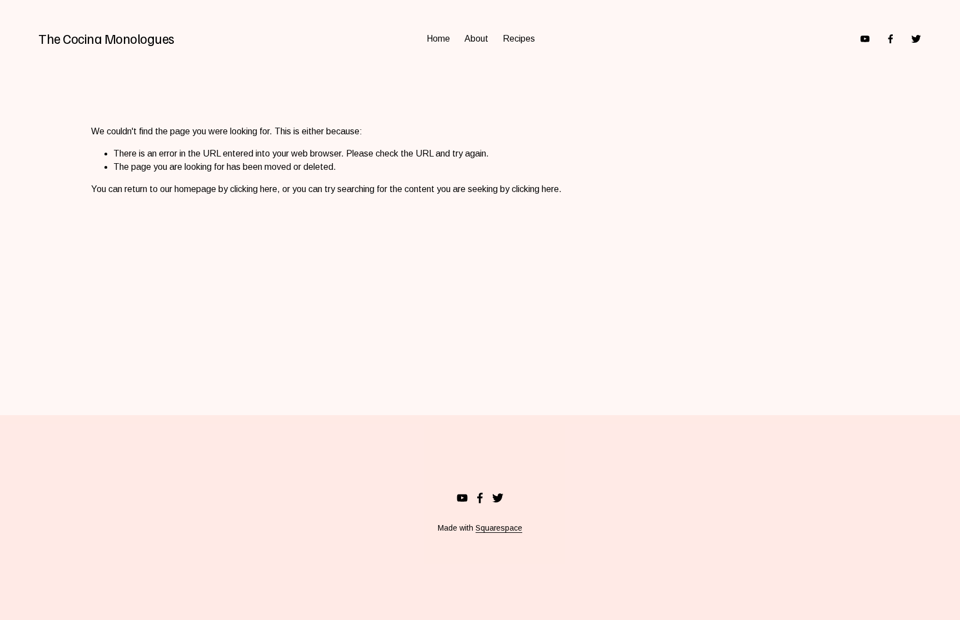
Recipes (519, 38)
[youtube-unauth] (865, 38)
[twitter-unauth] (916, 38)
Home (438, 38)
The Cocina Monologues (106, 38)
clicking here (253, 189)
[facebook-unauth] (890, 38)
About (476, 38)
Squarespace (499, 527)
